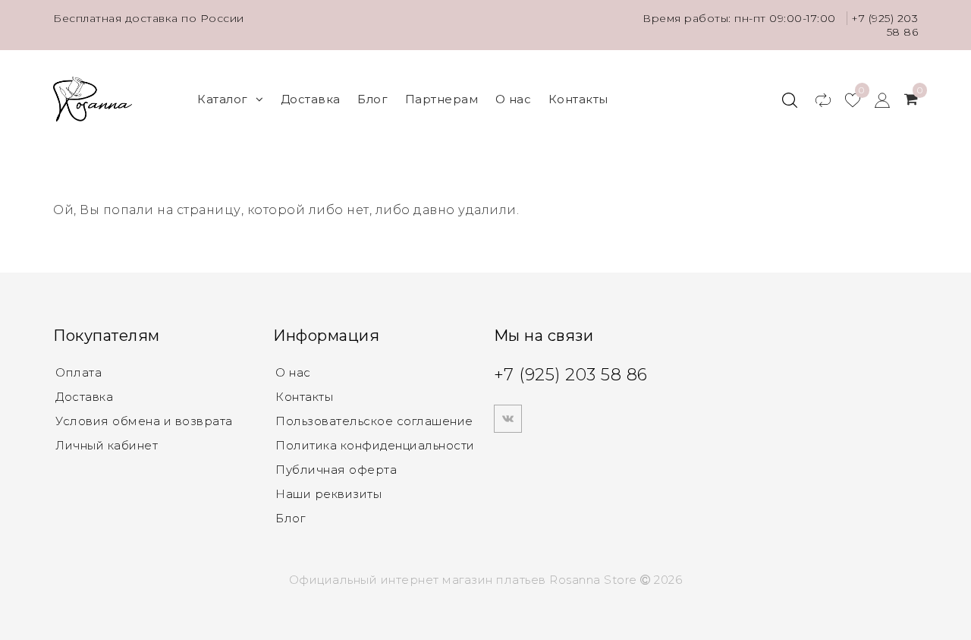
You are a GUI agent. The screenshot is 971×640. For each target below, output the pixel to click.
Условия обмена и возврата (144, 421)
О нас (513, 99)
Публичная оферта (336, 469)
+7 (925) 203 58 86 (571, 374)
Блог (372, 99)
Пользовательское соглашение (374, 421)
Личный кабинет (106, 445)
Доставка (311, 99)
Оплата (78, 372)
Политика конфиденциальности (375, 445)
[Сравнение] (816, 99)
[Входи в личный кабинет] (875, 99)
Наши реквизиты (328, 494)
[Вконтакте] (508, 419)
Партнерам (442, 99)
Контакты (578, 99)
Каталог (222, 99)
